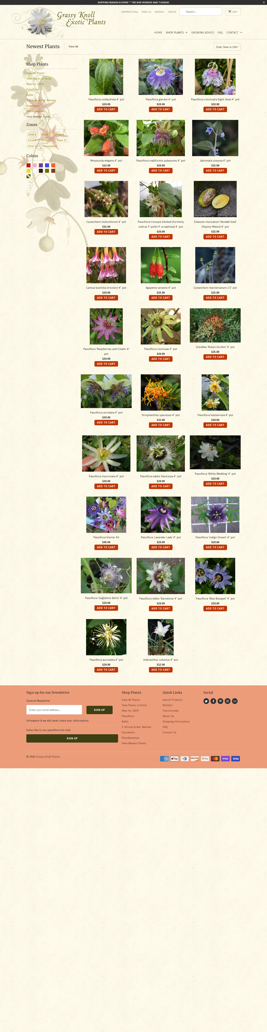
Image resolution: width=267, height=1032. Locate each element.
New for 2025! (130, 710)
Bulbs (125, 721)
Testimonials (171, 710)
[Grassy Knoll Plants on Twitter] (206, 701)
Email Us (146, 12)
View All (73, 46)
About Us (168, 716)
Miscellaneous (130, 737)
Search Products (173, 699)
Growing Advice (202, 32)
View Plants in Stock (134, 705)
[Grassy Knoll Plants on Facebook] (213, 701)
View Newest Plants (134, 743)
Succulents (128, 732)
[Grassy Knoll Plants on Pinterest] (220, 701)
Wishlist (160, 12)
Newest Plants (43, 46)
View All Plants (131, 699)
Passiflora (128, 716)
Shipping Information (176, 721)
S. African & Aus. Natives (136, 726)
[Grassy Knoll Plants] (62, 24)
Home (158, 32)
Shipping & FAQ (129, 12)
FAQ (220, 32)
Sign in (172, 12)
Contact (232, 32)
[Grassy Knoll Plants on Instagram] (227, 701)
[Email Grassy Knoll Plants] (235, 701)
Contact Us (169, 732)
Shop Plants (175, 32)
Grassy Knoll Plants (48, 756)
